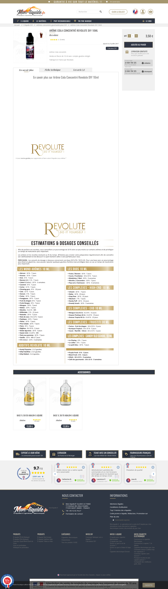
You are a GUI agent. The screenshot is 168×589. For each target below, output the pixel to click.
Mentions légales (116, 504)
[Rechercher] (100, 12)
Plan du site (114, 516)
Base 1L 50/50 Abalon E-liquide (29, 415)
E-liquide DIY (28, 25)
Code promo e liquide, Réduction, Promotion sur (129, 513)
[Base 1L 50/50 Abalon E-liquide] (29, 394)
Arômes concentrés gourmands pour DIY (51, 25)
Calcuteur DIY (112, 48)
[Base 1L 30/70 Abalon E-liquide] (66, 394)
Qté (125, 36)
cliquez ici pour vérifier (103, 575)
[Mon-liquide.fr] (29, 11)
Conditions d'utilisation (118, 507)
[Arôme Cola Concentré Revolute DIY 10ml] (30, 46)
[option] (29, 404)
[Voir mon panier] (150, 11)
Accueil (17, 25)
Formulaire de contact (74, 514)
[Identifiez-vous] (143, 11)
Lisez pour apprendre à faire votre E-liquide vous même (41, 158)
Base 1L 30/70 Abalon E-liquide (66, 415)
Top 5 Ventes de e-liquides (120, 510)
